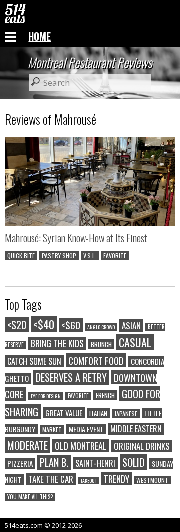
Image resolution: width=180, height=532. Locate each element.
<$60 (71, 325)
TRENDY (117, 478)
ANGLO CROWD (101, 327)
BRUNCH (101, 344)
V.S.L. (90, 255)
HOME (39, 36)
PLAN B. (54, 462)
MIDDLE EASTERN (136, 429)
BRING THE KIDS (57, 343)
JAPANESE (126, 413)
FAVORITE (115, 255)
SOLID (133, 462)
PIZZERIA (20, 463)
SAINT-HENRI (96, 463)
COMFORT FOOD (96, 360)
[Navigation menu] (10, 36)
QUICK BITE (21, 255)
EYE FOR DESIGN (46, 396)
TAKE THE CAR (51, 479)
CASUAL (135, 342)
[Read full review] (90, 183)
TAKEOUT (88, 480)
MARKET (52, 429)
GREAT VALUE (64, 412)
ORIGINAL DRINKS (142, 446)
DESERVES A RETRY (71, 377)
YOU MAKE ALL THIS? (30, 497)
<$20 (17, 324)
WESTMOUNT (152, 480)
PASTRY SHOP (59, 255)
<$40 (44, 324)
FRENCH (105, 395)
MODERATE (28, 445)
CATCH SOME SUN (35, 361)
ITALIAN (99, 413)
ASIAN (131, 325)
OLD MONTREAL (81, 445)
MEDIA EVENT (86, 429)
